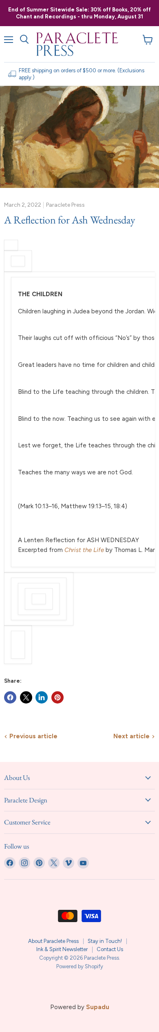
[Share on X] (26, 697)
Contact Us (110, 949)
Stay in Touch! (105, 941)
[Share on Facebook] (10, 697)
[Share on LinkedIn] (41, 697)
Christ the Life (84, 550)
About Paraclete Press (53, 941)
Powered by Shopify (79, 966)
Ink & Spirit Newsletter (62, 949)
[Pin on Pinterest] (57, 697)
